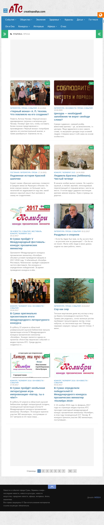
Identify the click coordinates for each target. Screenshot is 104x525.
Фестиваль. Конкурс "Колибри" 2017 (26, 232)
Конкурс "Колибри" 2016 (20, 306)
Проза (24, 108)
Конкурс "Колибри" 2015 (64, 172)
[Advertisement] (52, 58)
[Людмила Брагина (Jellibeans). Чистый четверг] (74, 157)
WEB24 (97, 497)
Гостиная (14, 172)
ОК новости (71, 108)
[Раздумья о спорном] (74, 216)
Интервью (39, 26)
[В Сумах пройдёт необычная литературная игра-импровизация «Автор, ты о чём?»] (30, 365)
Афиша (51, 26)
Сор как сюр (61, 309)
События (9, 20)
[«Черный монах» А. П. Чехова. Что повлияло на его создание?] (30, 92)
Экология (41, 20)
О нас (63, 26)
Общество (25, 20)
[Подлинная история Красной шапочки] (30, 157)
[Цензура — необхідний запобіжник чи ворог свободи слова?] (74, 92)
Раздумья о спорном (66, 234)
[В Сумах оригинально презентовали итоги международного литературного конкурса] (30, 290)
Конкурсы (23, 26)
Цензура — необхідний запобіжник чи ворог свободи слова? (72, 116)
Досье (80, 20)
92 (70, 471)
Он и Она (9, 26)
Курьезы (69, 20)
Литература (15, 108)
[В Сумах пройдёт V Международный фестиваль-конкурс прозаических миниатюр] (30, 216)
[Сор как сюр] (74, 290)
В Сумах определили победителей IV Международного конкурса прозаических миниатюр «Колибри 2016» (70, 394)
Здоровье (54, 20)
